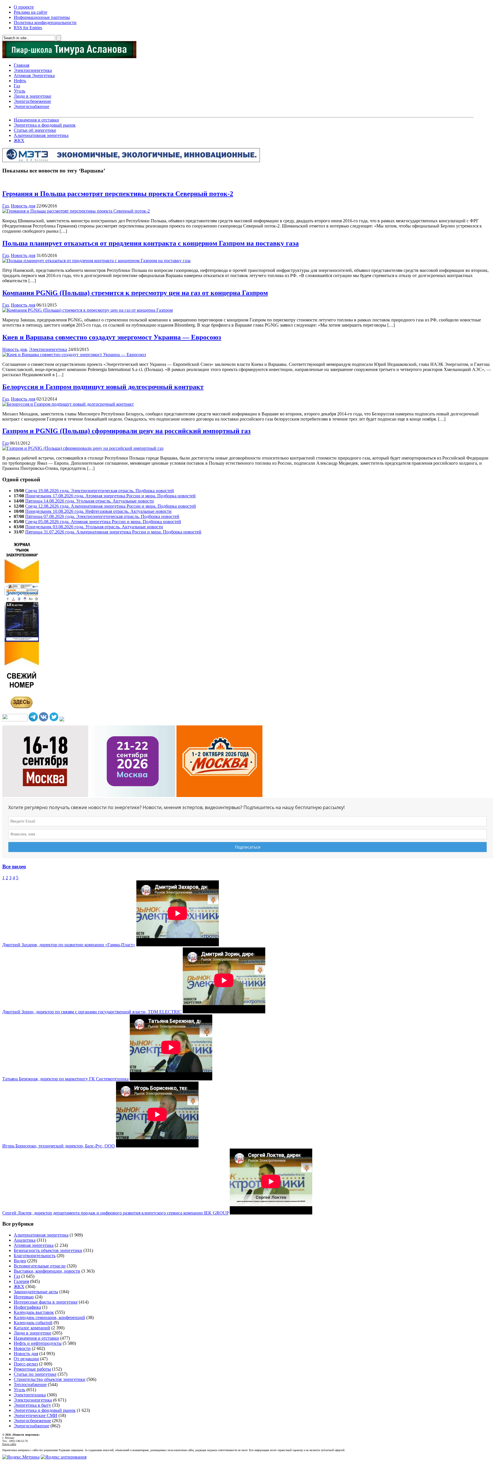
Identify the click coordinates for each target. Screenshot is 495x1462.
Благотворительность (35, 1255)
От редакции (26, 1358)
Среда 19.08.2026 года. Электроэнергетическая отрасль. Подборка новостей (99, 490)
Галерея (21, 1281)
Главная (21, 65)
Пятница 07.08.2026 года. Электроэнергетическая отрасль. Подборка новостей (102, 516)
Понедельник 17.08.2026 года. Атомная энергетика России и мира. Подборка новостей (110, 495)
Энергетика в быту (32, 1405)
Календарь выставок (34, 1312)
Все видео (14, 867)
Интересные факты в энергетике (46, 1302)
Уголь (19, 91)
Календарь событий (33, 1322)
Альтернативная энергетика (41, 135)
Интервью (24, 1296)
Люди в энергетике (32, 96)
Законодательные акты (36, 1291)
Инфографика (27, 1307)
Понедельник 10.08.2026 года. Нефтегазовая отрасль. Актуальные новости (98, 511)
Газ (17, 85)
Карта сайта (9, 1444)
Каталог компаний (32, 1327)
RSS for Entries (28, 27)
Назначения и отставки (36, 119)
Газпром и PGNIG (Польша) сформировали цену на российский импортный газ (126, 431)
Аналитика (25, 1240)
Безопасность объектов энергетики (48, 1250)
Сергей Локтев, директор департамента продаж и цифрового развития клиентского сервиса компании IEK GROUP (115, 1212)
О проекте (24, 7)
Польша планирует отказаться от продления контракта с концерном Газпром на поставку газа (150, 243)
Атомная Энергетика (34, 75)
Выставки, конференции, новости (47, 1271)
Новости (22, 1348)
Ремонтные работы (32, 1369)
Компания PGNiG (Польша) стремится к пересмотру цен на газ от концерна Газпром (135, 293)
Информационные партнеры (42, 17)
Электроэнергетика (33, 70)
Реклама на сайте (30, 12)
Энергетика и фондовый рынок (45, 125)
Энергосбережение (32, 101)
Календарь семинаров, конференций (49, 1317)
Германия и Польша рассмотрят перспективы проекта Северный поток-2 (117, 193)
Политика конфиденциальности (45, 22)
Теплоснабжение (30, 1384)
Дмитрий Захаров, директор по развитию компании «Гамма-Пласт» (68, 944)
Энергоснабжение (31, 106)
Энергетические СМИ (35, 1415)
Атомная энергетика (34, 1245)
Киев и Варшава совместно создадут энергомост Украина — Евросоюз (111, 337)
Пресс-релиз (26, 1363)
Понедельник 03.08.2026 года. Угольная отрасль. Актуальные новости (94, 526)
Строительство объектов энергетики (49, 1379)
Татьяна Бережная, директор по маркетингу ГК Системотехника (65, 1078)
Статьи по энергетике (35, 1374)
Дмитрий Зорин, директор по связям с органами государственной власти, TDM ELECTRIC (92, 1011)
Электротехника (30, 1394)
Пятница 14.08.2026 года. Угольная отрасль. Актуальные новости (89, 501)
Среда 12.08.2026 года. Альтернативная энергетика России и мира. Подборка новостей (110, 506)
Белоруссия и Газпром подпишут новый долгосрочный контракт (103, 386)
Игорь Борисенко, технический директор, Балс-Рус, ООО (58, 1145)
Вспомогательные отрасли (40, 1265)
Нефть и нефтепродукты (38, 1343)
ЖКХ (19, 140)
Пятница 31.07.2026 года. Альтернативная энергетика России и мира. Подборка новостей (113, 531)
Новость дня (23, 205)
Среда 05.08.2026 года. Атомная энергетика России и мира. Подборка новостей (103, 521)
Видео (20, 1260)
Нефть (20, 80)
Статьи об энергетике (35, 130)
